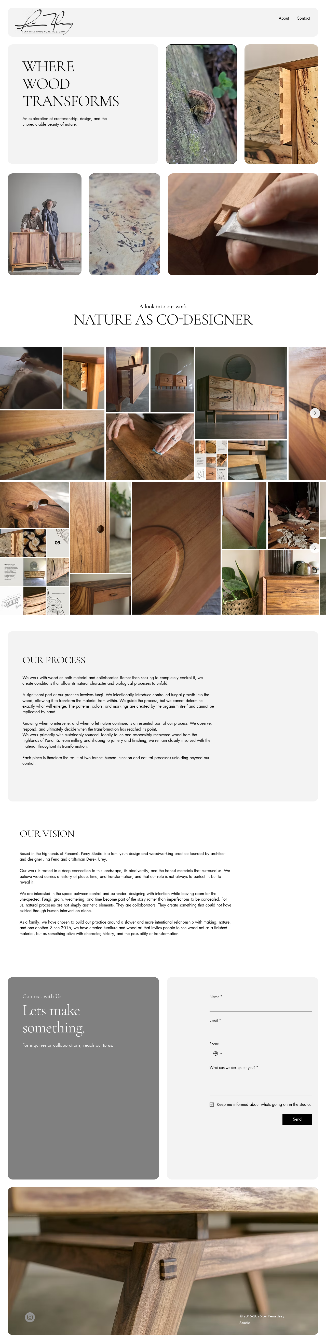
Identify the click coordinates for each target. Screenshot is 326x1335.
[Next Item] (315, 413)
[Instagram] (30, 1317)
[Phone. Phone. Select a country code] (218, 1054)
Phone (214, 1043)
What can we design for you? (234, 1067)
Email (215, 1020)
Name (216, 996)
